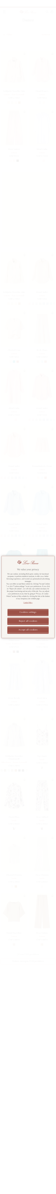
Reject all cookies (28, 621)
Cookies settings (28, 612)
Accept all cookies (28, 630)
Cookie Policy (28, 603)
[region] (28, 597)
